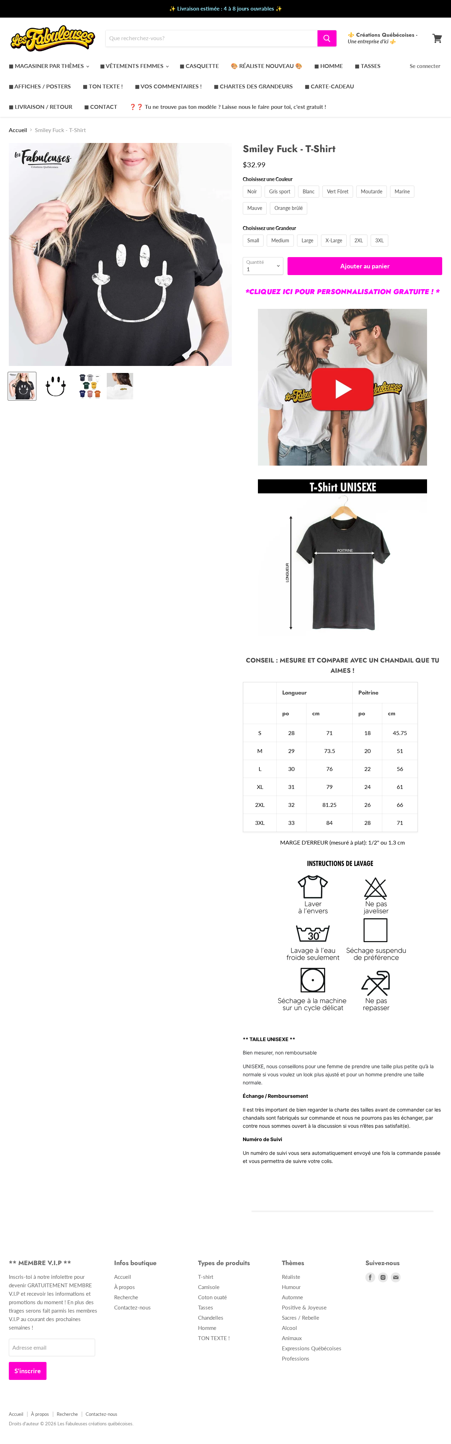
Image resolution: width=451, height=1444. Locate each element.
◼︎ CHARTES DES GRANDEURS (253, 86)
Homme (207, 1328)
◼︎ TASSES (368, 65)
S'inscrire (27, 1371)
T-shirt (205, 1277)
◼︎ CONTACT (100, 106)
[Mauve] (255, 215)
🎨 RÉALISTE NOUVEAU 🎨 (266, 65)
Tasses (205, 1307)
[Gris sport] (281, 198)
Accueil (18, 130)
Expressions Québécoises (311, 1348)
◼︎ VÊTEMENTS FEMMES (132, 65)
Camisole (209, 1287)
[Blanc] (309, 198)
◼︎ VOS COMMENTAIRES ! (168, 86)
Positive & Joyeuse (304, 1307)
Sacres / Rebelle (300, 1317)
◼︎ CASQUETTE (199, 65)
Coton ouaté (212, 1297)
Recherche (126, 1297)
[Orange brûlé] (289, 215)
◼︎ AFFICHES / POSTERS (40, 86)
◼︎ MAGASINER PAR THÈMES (47, 65)
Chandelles (210, 1317)
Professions (295, 1358)
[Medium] (281, 247)
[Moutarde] (372, 198)
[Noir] (253, 198)
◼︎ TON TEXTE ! (103, 86)
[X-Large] (334, 247)
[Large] (308, 247)
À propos (124, 1287)
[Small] (254, 247)
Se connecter (425, 66)
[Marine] (403, 198)
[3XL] (380, 247)
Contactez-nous (132, 1307)
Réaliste (291, 1277)
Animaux (292, 1338)
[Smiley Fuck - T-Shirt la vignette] (22, 386)
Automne (292, 1297)
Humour (291, 1287)
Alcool (289, 1328)
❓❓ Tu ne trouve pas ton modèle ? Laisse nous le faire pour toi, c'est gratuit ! (227, 106)
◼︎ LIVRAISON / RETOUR (40, 106)
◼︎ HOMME (328, 65)
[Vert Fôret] (338, 198)
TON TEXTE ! (214, 1338)
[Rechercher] (326, 38)
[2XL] (359, 247)
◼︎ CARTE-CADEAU (329, 86)
